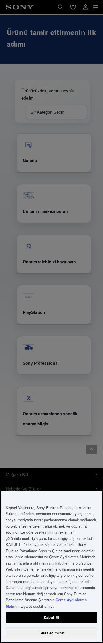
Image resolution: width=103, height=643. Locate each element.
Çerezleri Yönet (51, 633)
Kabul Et (51, 617)
